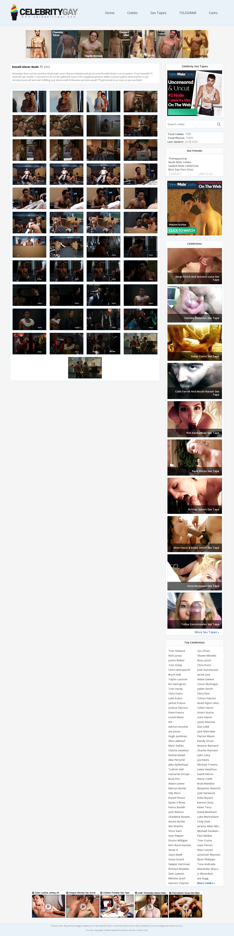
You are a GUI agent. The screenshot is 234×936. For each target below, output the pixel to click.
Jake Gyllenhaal (178, 764)
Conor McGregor (207, 684)
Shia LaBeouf (176, 741)
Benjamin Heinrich (208, 788)
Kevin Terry (204, 807)
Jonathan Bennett (208, 854)
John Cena (203, 755)
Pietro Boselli (176, 807)
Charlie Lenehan (178, 750)
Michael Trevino (207, 764)
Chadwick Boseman (180, 816)
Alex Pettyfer (176, 760)
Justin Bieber (176, 660)
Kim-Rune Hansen (179, 845)
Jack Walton (176, 812)
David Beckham (207, 812)
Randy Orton (205, 741)
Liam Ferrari (205, 845)
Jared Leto (203, 674)
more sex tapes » (207, 632)
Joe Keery (203, 760)
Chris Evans (175, 693)
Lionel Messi (176, 717)
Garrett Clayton (178, 883)
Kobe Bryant (205, 797)
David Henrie (205, 774)
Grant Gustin (205, 712)
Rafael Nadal (176, 755)
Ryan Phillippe (206, 859)
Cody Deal (203, 821)
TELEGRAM (187, 13)
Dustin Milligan (178, 840)
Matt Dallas (176, 745)
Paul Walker (204, 835)
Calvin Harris (205, 707)
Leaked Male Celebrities (183, 166)
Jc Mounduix (205, 873)
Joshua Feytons (178, 707)
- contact (174, 174)
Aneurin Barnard (207, 745)
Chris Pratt (204, 665)
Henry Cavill (204, 779)
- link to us (205, 174)
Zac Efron (203, 651)
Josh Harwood (206, 793)
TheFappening (177, 158)
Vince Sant (175, 831)
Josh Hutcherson (207, 670)
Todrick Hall (176, 769)
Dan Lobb (203, 726)
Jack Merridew (206, 731)
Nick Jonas (175, 655)
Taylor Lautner (178, 679)
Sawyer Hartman (179, 864)
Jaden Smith (205, 688)
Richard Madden (178, 869)
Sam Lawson (176, 873)
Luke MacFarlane (208, 816)
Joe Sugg (202, 878)
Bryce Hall (174, 674)
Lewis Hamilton (207, 769)
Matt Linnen (205, 850)
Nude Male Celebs (179, 162)
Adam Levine (176, 783)
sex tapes (158, 13)
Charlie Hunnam (207, 750)
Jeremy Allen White (209, 826)
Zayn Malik (175, 854)
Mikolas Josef (177, 878)
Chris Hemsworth (179, 670)
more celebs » (206, 883)
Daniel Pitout (176, 797)
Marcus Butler (177, 788)
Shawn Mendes (206, 655)
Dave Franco (176, 712)
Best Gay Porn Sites (180, 169)
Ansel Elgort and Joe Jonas (214, 703)
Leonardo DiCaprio (180, 774)
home (109, 13)
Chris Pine (203, 693)
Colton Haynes (206, 698)
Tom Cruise (204, 840)
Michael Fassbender (209, 831)
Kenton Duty (205, 802)
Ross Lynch (204, 660)
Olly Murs (174, 793)
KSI (170, 722)
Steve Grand (176, 859)
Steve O (173, 850)
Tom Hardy (175, 688)
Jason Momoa (206, 722)
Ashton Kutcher (178, 726)
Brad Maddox (205, 783)
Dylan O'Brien (177, 802)
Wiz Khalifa (175, 826)
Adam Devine (205, 679)
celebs (132, 13)
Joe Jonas (174, 731)
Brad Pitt (174, 779)
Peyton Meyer (206, 736)
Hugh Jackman (177, 736)
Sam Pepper (176, 835)
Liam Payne (204, 717)
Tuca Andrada (206, 864)
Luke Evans (175, 698)
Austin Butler (176, 821)
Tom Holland (176, 651)
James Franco (177, 703)
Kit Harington (177, 684)
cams (213, 13)
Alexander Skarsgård (210, 869)
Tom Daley (175, 665)
